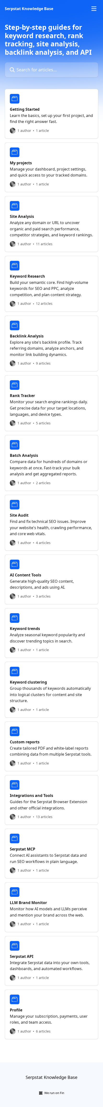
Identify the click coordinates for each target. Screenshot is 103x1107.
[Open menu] (94, 9)
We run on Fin (54, 1093)
